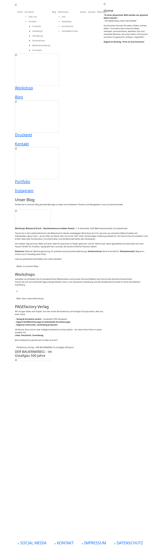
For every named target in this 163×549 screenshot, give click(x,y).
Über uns (33, 16)
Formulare (37, 50)
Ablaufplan (67, 21)
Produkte (36, 26)
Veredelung (37, 36)
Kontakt (91, 12)
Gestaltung (37, 31)
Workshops (63, 12)
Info (64, 16)
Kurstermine (67, 26)
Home (20, 12)
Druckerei (29, 12)
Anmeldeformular (70, 31)
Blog (54, 12)
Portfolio (33, 21)
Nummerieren (38, 40)
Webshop (101, 12)
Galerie (83, 12)
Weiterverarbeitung (41, 45)
